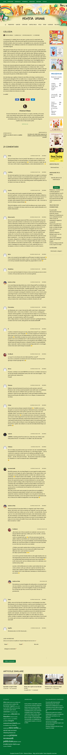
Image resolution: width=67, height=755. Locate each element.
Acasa (4, 1)
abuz (4, 702)
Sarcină (18, 24)
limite (10, 725)
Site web (36, 644)
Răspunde (44, 155)
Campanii (50, 24)
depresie (9, 714)
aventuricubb (11, 468)
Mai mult (57, 24)
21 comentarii (36, 35)
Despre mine (10, 1)
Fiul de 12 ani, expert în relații (53, 686)
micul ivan (7, 730)
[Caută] (5, 24)
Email (21, 644)
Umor (44, 24)
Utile (39, 24)
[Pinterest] (28, 99)
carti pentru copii (7, 709)
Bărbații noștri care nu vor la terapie (55, 239)
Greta (9, 155)
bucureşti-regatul (9, 706)
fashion (15, 718)
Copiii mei (24, 24)
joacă (15, 723)
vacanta (9, 746)
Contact (45, 1)
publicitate (8, 741)
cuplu (16, 711)
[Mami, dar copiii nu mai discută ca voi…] (33, 679)
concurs (14, 709)
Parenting (11, 24)
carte (7, 708)
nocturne (14, 730)
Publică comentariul (9, 661)
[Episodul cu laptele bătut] (12, 679)
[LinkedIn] (33, 99)
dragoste (29, 35)
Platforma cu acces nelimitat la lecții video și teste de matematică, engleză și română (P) (56, 219)
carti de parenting (16, 708)
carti (10, 708)
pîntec (16, 741)
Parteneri (38, 1)
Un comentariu (13, 688)
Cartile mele (33, 24)
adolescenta (12, 702)
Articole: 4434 (25, 124)
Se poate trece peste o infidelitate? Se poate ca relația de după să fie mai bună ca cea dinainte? (56, 227)
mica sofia (13, 728)
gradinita (5, 720)
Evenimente (25, 1)
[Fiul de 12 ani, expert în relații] (54, 679)
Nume (6, 644)
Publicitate (32, 1)
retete (19, 741)
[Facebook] (17, 99)
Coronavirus (12, 711)
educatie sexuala (13, 716)
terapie (18, 744)
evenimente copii (10, 718)
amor (10, 704)
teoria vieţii (12, 744)
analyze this (15, 704)
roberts (10, 433)
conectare (6, 711)
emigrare (5, 718)
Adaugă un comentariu (10, 648)
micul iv (20, 728)
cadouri (16, 706)
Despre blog (18, 1)
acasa (8, 702)
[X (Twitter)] (22, 99)
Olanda (5, 732)
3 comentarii (35, 690)
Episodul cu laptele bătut (10, 686)
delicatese (5, 714)
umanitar (5, 746)
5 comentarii (56, 688)
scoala (5, 744)
